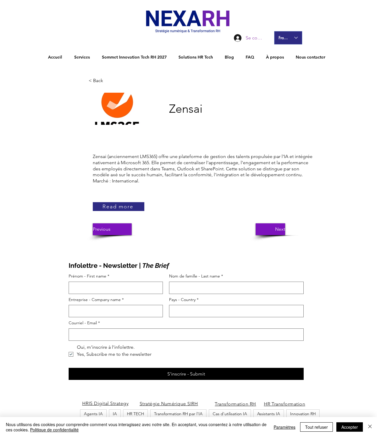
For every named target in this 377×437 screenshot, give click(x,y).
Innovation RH (303, 413)
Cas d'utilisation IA (230, 413)
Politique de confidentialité (54, 430)
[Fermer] (369, 427)
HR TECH (135, 413)
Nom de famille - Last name (196, 276)
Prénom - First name (89, 276)
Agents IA (93, 413)
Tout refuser (316, 427)
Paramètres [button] (284, 427)
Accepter (349, 427)
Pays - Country (184, 299)
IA (115, 413)
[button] (108, 81)
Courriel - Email (84, 322)
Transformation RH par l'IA (178, 413)
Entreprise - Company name (96, 299)
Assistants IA (268, 413)
